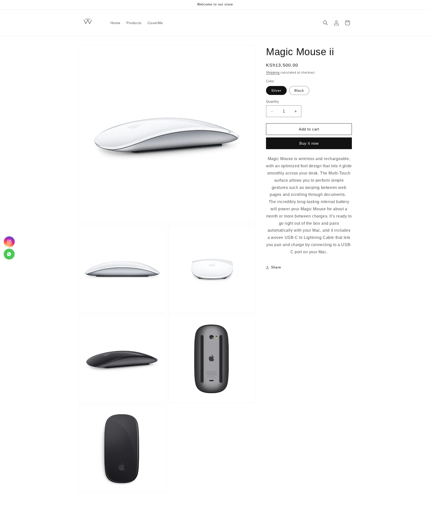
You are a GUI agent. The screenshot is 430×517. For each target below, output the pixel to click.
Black (299, 90)
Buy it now (309, 143)
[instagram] (9, 242)
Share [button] (276, 267)
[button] (325, 22)
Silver (276, 90)
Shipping (273, 72)
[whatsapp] (9, 254)
